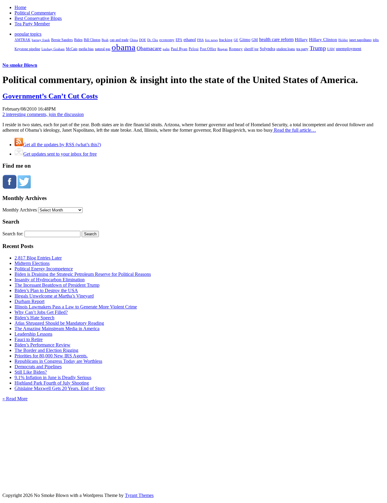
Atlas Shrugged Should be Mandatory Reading (59, 323)
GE (236, 40)
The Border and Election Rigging (46, 350)
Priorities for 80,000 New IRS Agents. (51, 355)
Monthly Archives (19, 209)
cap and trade (119, 40)
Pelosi (194, 49)
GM (255, 39)
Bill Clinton (92, 40)
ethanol (190, 39)
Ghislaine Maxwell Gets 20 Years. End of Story (60, 388)
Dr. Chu (152, 40)
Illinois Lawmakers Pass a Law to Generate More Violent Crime (76, 306)
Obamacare (149, 48)
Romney (236, 49)
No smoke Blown (19, 65)
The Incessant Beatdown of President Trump (57, 285)
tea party (302, 49)
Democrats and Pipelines (38, 366)
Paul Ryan (179, 49)
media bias (86, 49)
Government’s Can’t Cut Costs (50, 96)
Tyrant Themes (139, 495)
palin (166, 49)
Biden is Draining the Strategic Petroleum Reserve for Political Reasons (83, 274)
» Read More (15, 398)
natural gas (102, 49)
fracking (226, 39)
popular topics (28, 34)
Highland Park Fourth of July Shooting (52, 382)
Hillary (301, 39)
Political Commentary (35, 12)
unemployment (348, 48)
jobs (376, 40)
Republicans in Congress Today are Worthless (58, 361)
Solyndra (267, 49)
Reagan (222, 49)
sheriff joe (251, 49)
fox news (211, 40)
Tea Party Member (32, 23)
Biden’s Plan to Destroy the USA (46, 290)
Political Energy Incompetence (44, 268)
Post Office (208, 49)
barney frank (41, 40)
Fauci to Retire (29, 339)
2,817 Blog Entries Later (38, 257)
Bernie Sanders (62, 40)
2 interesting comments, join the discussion (43, 114)
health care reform (276, 39)
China (134, 40)
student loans (285, 49)
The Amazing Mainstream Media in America (57, 328)
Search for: (12, 233)
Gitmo (244, 39)
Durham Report (29, 301)
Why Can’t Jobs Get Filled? (41, 312)
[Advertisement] (193, 439)
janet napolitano (360, 40)
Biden (78, 40)
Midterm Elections (32, 263)
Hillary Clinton (323, 39)
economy (166, 40)
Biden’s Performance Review (42, 344)
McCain (71, 49)
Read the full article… (294, 130)
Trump (318, 48)
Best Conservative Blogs (38, 18)
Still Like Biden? (31, 372)
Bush (105, 40)
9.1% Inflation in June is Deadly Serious (53, 377)
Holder (343, 40)
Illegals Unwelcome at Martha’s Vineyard (54, 295)
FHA (200, 40)
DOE (142, 40)
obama (123, 47)
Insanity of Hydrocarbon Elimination (50, 279)
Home (20, 7)
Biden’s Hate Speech (34, 317)
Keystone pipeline (27, 49)
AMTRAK (23, 40)
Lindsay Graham (53, 49)
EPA (179, 40)
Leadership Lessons (33, 334)
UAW (331, 49)
